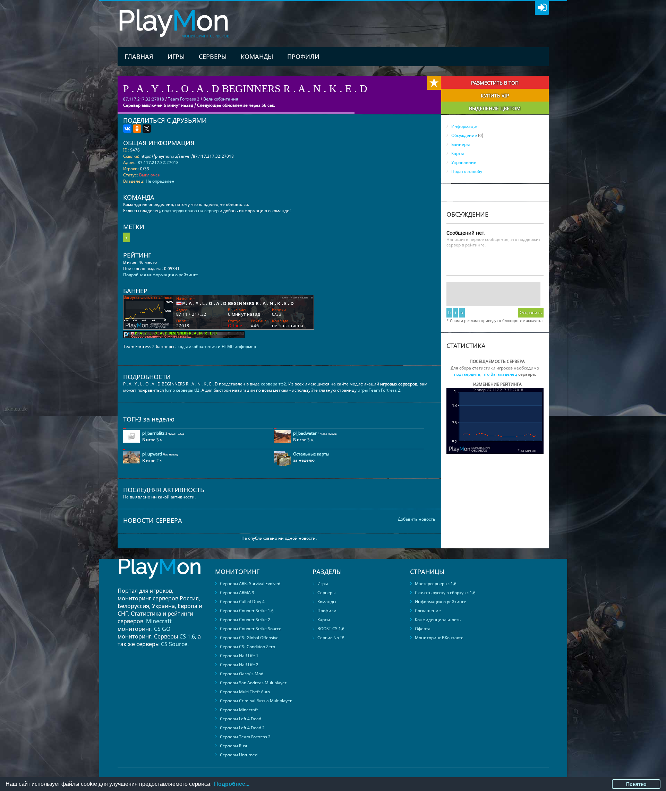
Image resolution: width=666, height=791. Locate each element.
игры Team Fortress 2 (379, 390)
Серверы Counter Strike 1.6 (247, 611)
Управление (463, 162)
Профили (303, 56)
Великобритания (220, 99)
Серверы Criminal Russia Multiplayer (256, 701)
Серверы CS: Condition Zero (247, 647)
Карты (457, 153)
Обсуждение (464, 135)
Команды (257, 56)
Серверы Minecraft (239, 710)
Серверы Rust (233, 746)
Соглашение (428, 611)
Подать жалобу (466, 171)
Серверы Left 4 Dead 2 (242, 728)
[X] (147, 128)
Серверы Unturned (238, 755)
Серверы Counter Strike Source (250, 629)
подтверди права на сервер (190, 211)
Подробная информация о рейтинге (160, 275)
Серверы (213, 56)
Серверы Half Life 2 (239, 665)
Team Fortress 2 (183, 99)
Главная (139, 56)
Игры (176, 56)
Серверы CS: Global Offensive (249, 638)
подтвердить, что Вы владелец (485, 374)
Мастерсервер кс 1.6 (435, 583)
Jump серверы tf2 (182, 390)
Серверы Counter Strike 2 (245, 620)
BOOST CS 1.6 (330, 629)
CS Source (174, 644)
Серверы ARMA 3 (237, 593)
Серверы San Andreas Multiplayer (253, 683)
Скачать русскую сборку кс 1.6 (445, 593)
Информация (465, 126)
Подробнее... (231, 784)
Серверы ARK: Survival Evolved (250, 583)
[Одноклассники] (137, 128)
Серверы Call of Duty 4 (242, 602)
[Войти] (542, 8)
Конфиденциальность (438, 620)
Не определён (160, 181)
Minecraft (159, 621)
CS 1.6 (187, 636)
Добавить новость (416, 519)
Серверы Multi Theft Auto (245, 692)
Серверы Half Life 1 (239, 656)
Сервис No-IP (330, 638)
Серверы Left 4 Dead (240, 719)
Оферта (422, 629)
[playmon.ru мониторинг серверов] (160, 583)
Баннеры (460, 144)
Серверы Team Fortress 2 (245, 737)
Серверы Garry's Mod (241, 674)
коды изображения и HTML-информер (217, 346)
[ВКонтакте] (127, 128)
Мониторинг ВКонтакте (439, 638)
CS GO (162, 629)
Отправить (531, 312)
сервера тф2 (273, 384)
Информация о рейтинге (440, 602)
